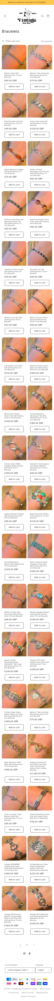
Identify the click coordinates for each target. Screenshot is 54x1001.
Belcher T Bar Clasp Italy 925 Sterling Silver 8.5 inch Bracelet (39, 75)
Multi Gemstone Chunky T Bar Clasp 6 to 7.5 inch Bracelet (39, 516)
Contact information (28, 996)
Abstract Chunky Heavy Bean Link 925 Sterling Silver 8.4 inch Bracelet (39, 368)
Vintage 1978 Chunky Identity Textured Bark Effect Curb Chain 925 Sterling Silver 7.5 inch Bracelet (13, 918)
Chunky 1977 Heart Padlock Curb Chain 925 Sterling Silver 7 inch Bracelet (39, 663)
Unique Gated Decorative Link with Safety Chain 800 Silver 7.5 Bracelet (40, 816)
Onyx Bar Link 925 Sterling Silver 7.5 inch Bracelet (38, 271)
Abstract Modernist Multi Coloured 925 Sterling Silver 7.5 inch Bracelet (39, 614)
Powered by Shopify (29, 989)
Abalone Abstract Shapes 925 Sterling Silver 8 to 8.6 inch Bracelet (14, 516)
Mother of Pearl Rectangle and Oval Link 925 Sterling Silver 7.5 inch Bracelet (39, 172)
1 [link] (20, 945)
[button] (5, 16)
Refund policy (45, 989)
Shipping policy (42, 992)
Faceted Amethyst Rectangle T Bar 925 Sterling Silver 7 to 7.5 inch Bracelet (38, 417)
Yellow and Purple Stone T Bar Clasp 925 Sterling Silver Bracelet (39, 221)
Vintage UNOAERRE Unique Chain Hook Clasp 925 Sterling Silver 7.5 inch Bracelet (13, 867)
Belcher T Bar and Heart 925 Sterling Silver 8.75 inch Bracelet (39, 714)
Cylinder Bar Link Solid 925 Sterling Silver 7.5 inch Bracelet (13, 368)
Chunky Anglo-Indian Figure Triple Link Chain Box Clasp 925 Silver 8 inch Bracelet (13, 715)
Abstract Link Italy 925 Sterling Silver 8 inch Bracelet (13, 319)
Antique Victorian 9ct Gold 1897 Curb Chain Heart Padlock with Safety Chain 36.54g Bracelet (38, 766)
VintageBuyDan (16, 989)
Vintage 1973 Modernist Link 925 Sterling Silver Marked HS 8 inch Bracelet (39, 917)
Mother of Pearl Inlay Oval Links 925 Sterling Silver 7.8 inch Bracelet (13, 614)
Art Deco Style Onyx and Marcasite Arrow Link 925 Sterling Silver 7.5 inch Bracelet (13, 222)
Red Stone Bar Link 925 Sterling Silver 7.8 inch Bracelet (13, 123)
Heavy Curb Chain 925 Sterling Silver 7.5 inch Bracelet (38, 123)
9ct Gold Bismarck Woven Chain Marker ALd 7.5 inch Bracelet (14, 564)
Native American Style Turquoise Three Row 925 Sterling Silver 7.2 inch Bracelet (38, 565)
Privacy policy (14, 992)
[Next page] (34, 944)
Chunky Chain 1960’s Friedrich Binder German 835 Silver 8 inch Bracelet (13, 467)
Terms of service (27, 992)
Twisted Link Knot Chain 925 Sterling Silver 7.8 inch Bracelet (13, 271)
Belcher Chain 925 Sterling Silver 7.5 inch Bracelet (13, 75)
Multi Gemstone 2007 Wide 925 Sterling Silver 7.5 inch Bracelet (13, 764)
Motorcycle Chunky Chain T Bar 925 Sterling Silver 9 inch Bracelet (13, 416)
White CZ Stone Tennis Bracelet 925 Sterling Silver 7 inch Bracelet (39, 319)
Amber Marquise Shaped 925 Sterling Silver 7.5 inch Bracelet (13, 171)
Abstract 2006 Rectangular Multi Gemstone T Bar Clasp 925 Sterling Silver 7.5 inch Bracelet (13, 664)
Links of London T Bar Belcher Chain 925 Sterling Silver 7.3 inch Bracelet (13, 817)
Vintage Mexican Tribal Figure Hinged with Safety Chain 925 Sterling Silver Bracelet (39, 867)
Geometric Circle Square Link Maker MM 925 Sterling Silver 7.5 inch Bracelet (39, 467)
